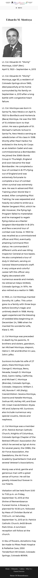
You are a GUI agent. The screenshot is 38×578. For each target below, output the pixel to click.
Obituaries (14, 569)
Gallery (21, 569)
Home (7, 569)
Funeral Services (19, 571)
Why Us (28, 569)
